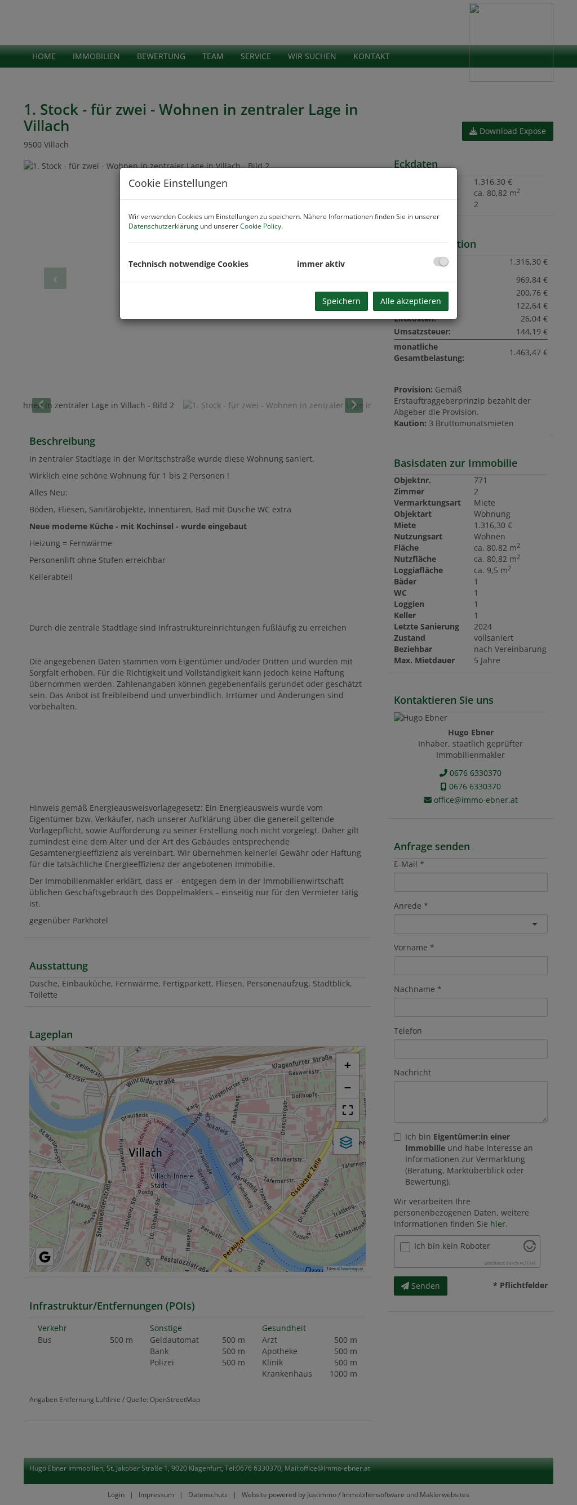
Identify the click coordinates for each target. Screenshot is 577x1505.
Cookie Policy (260, 226)
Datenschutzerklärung (163, 226)
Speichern (341, 301)
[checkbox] (441, 261)
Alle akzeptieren (410, 301)
